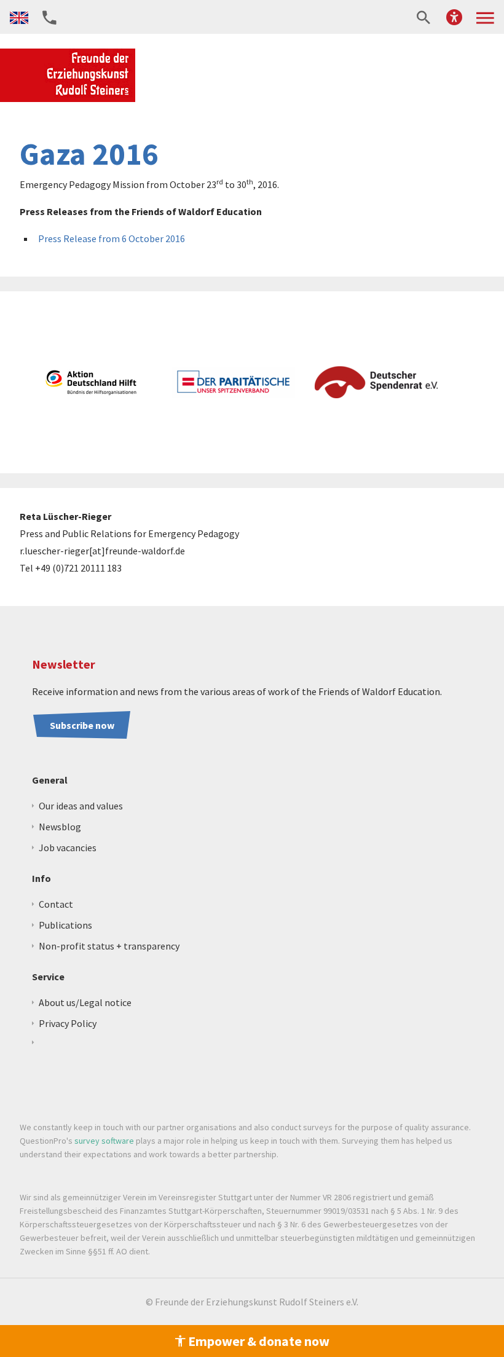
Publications (65, 925)
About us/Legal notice (85, 1002)
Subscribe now (82, 725)
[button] (454, 16)
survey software (104, 1140)
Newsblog (60, 826)
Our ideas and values (81, 806)
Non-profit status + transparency (109, 946)
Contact (56, 904)
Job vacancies (67, 847)
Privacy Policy (67, 1023)
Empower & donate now (257, 1341)
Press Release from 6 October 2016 (111, 238)
